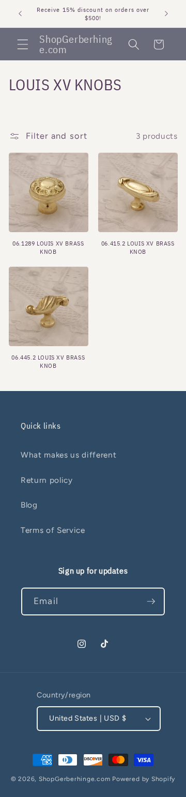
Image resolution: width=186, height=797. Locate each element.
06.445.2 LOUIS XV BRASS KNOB (48, 361)
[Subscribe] (150, 601)
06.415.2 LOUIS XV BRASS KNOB (138, 247)
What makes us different (68, 455)
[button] (22, 44)
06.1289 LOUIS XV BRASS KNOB (48, 247)
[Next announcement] (166, 14)
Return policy (47, 480)
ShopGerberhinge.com (75, 779)
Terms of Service (53, 530)
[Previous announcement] (20, 14)
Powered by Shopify (143, 779)
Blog (29, 505)
